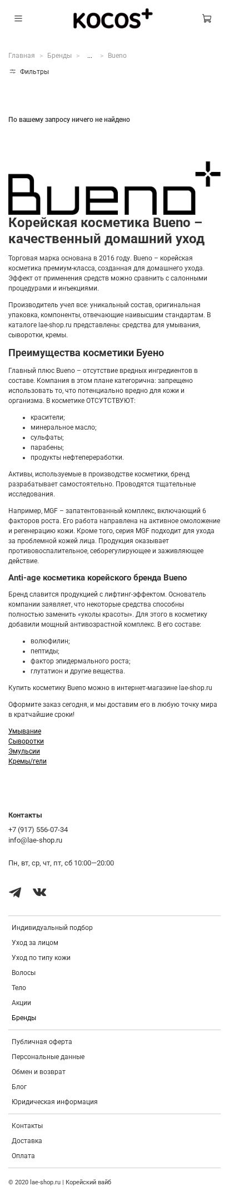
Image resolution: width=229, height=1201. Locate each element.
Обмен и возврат (39, 1072)
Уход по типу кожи (41, 958)
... (89, 56)
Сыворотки (26, 741)
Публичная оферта (42, 1042)
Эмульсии (24, 751)
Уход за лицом (35, 943)
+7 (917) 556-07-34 (38, 829)
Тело (19, 988)
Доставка (27, 1141)
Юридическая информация (55, 1102)
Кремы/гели (27, 761)
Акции (21, 1003)
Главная (21, 56)
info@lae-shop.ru (35, 840)
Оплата (23, 1156)
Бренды (59, 56)
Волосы (24, 973)
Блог (19, 1087)
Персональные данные (48, 1057)
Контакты (27, 1126)
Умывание (24, 731)
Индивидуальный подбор (52, 928)
